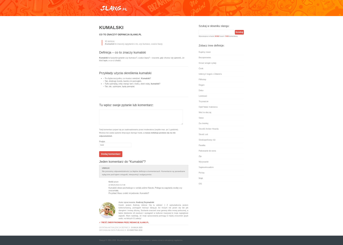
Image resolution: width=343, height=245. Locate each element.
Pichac (202, 173)
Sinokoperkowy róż (207, 140)
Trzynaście (203, 101)
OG (200, 184)
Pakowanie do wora (207, 151)
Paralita (202, 145)
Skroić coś (203, 134)
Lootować (203, 96)
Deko (201, 90)
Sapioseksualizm (206, 167)
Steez (201, 118)
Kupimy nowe (205, 52)
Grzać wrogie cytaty (207, 63)
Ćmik (201, 68)
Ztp (200, 156)
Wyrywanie (203, 162)
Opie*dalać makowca (208, 107)
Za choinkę (203, 123)
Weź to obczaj (205, 112)
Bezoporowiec (205, 57)
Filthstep (202, 79)
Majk (201, 178)
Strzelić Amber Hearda (209, 129)
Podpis (102, 141)
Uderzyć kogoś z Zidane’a (210, 74)
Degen (201, 85)
